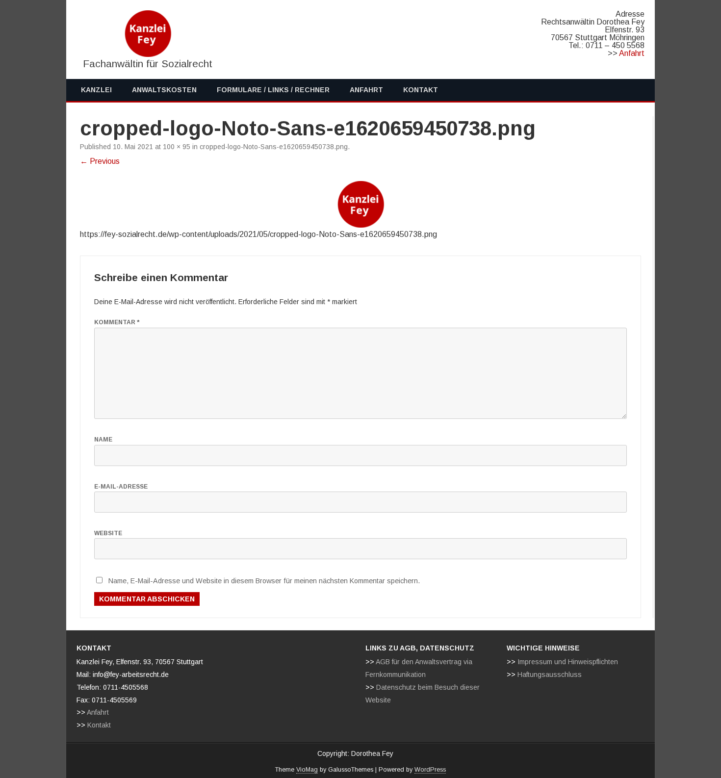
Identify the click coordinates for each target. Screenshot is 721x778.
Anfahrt (631, 53)
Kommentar (116, 322)
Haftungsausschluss (549, 674)
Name (103, 439)
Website (108, 533)
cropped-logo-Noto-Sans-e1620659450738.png (274, 147)
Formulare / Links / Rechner (273, 90)
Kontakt (420, 90)
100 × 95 (176, 147)
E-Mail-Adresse (121, 486)
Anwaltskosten (164, 90)
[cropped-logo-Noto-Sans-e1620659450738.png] (360, 204)
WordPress (430, 769)
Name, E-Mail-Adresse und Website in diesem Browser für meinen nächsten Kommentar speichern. (264, 581)
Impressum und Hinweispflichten (567, 662)
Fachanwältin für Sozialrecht (147, 63)
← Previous (100, 161)
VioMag (307, 769)
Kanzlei (96, 90)
